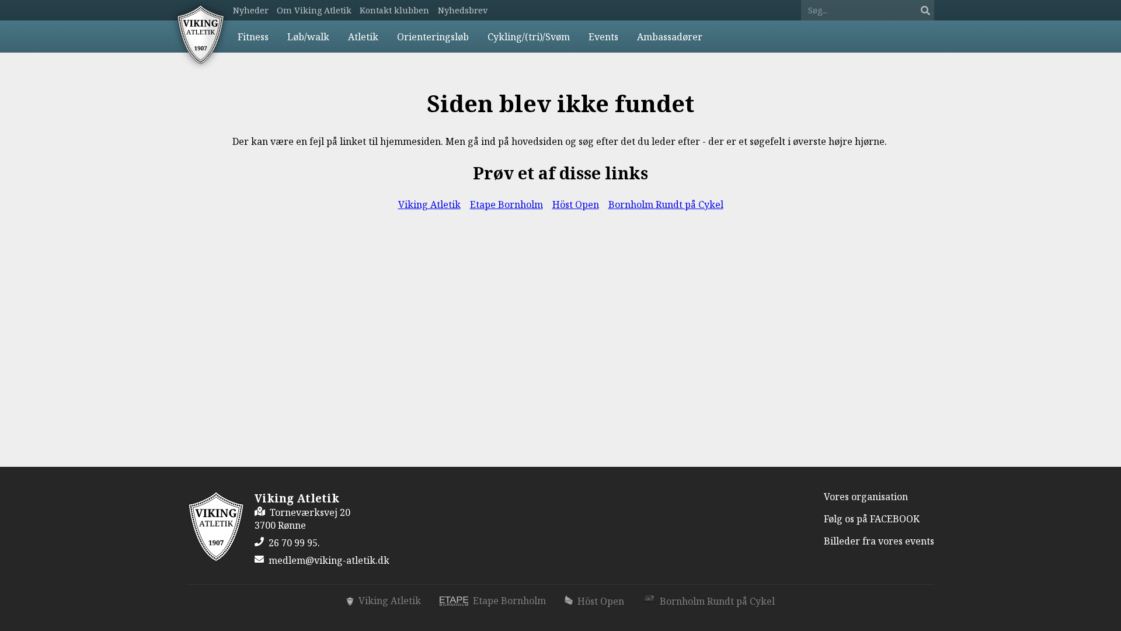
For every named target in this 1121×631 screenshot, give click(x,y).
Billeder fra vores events (879, 541)
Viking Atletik (429, 204)
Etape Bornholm (506, 204)
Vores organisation (866, 496)
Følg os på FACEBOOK (872, 518)
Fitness (253, 36)
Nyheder (251, 10)
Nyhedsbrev (463, 10)
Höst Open (575, 204)
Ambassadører (669, 36)
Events (603, 36)
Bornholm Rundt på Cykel (665, 204)
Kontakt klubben (394, 10)
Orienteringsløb (433, 36)
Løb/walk (308, 36)
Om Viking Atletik (314, 10)
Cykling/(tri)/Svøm (529, 36)
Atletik (363, 36)
